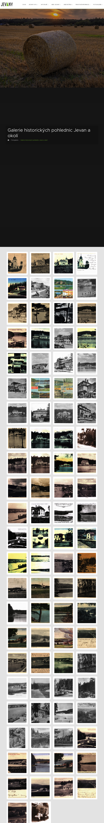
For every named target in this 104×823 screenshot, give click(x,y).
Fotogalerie (14, 140)
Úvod (24, 4)
